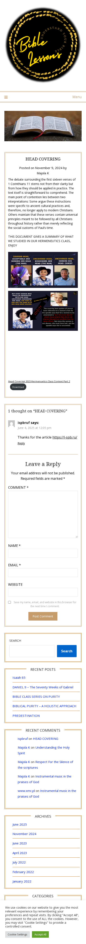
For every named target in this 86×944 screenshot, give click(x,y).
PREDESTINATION (26, 715)
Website (15, 584)
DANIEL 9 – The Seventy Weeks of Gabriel (43, 687)
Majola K (43, 173)
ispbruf (24, 422)
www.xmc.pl (26, 791)
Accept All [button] (40, 934)
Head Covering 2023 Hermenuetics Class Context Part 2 (39, 381)
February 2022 (23, 872)
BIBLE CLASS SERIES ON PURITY (36, 696)
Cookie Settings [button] (17, 934)
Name (14, 545)
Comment (18, 487)
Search (15, 640)
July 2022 (19, 862)
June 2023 (20, 843)
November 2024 (24, 834)
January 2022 (22, 881)
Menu (77, 97)
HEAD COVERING (45, 738)
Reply (21, 443)
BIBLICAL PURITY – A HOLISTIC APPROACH (44, 706)
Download (18, 387)
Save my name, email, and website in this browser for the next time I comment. (45, 604)
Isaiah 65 (19, 677)
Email (14, 565)
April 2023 (20, 853)
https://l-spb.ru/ (64, 437)
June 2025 (20, 824)
